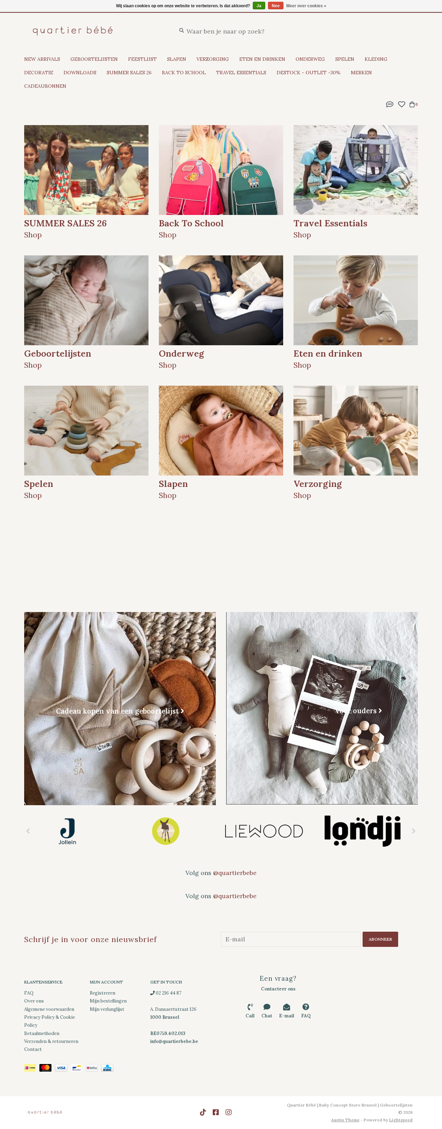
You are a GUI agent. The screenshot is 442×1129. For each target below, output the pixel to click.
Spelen (344, 59)
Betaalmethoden (41, 1033)
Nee (276, 5)
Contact (33, 1049)
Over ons (34, 1001)
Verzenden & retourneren (51, 1041)
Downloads (80, 72)
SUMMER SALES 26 (129, 72)
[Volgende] (414, 831)
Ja (259, 5)
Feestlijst (142, 59)
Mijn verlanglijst (107, 1009)
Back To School (184, 72)
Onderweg (310, 59)
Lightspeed (401, 1119)
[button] (390, 103)
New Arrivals (42, 59)
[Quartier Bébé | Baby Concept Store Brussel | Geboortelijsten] (94, 31)
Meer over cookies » (306, 5)
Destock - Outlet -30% (308, 72)
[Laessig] (73, 831)
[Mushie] (368, 831)
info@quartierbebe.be (174, 1041)
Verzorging (212, 59)
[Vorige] (28, 831)
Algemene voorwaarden (49, 1009)
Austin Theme (345, 1119)
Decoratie (38, 72)
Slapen (176, 59)
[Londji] (270, 831)
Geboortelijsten (94, 59)
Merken (361, 72)
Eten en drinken (262, 59)
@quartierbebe (235, 873)
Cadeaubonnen (45, 86)
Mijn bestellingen (108, 1001)
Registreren (102, 993)
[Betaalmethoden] (31, 1069)
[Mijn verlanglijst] (401, 103)
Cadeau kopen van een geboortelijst (117, 711)
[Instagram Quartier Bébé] (228, 1112)
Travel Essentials (241, 72)
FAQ (28, 993)
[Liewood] (172, 831)
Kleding (376, 59)
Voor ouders (356, 710)
